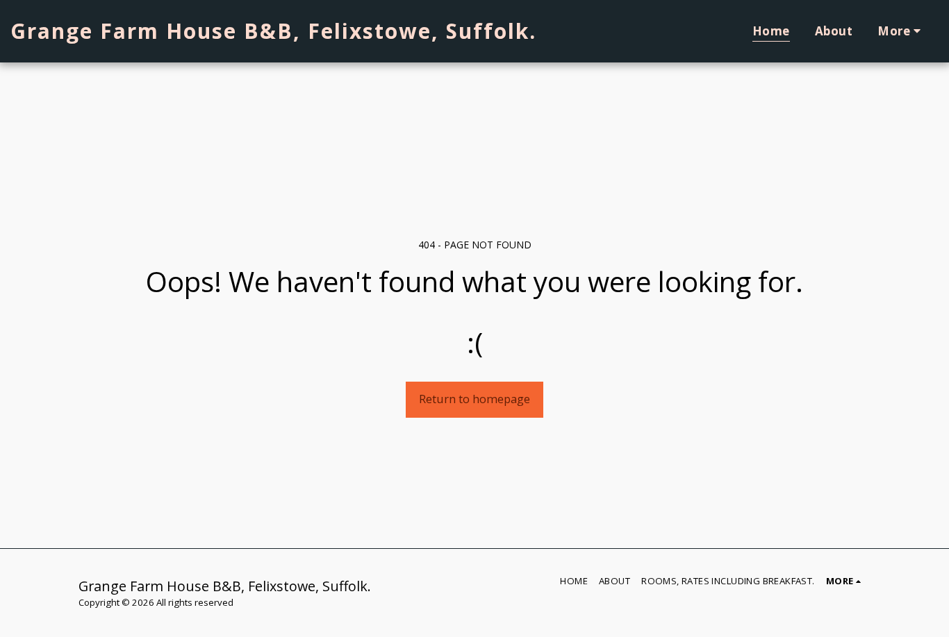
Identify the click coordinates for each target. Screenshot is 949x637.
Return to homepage (474, 399)
